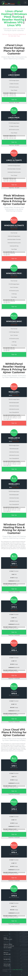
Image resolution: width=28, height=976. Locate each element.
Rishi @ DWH (7, 959)
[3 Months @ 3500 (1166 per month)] (14, 464)
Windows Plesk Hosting (15, 15)
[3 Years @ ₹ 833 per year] (14, 93)
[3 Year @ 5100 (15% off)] (14, 300)
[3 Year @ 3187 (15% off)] (14, 348)
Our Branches (7, 954)
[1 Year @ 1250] (14, 350)
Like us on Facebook (9, 946)
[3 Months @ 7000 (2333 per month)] (14, 418)
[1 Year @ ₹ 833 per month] (14, 583)
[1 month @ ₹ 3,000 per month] (14, 671)
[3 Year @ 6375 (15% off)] (14, 252)
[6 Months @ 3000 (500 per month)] (14, 508)
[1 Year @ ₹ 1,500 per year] (14, 138)
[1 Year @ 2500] (14, 254)
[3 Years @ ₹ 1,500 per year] (14, 178)
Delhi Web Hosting (17, 969)
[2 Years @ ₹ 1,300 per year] (14, 137)
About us (6, 952)
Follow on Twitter (8, 944)
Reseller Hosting (13, 19)
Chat (19, 2)
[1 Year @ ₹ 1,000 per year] (14, 95)
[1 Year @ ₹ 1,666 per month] (14, 627)
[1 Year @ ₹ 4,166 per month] (14, 713)
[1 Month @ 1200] (14, 465)
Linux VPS (14, 25)
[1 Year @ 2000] (14, 302)
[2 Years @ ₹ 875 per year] (14, 94)
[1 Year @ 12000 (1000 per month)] (14, 461)
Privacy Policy (7, 965)
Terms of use (7, 964)
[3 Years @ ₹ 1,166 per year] (14, 135)
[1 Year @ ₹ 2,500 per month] (14, 670)
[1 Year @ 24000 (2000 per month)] (14, 415)
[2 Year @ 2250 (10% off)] (14, 349)
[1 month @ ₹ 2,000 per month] (14, 628)
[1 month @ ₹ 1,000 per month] (14, 585)
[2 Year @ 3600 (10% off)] (14, 301)
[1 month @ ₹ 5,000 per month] (14, 715)
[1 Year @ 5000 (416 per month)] (14, 507)
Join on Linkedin (8, 947)
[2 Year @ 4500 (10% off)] (14, 253)
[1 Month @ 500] (14, 511)
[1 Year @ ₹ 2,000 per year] (14, 181)
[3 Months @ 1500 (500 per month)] (14, 510)
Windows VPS (13, 22)
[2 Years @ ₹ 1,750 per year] (14, 179)
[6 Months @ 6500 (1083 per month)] (14, 462)
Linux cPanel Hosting (12, 13)
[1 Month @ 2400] (14, 419)
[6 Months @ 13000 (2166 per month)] (14, 416)
